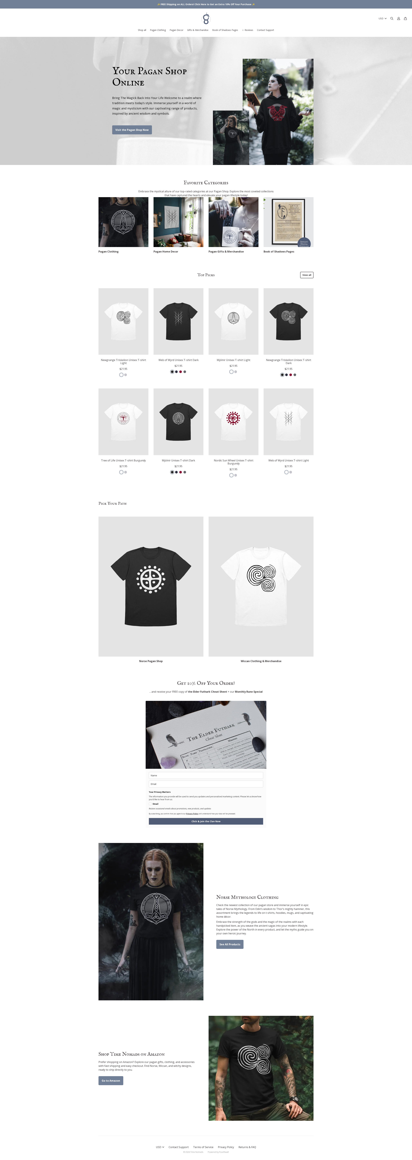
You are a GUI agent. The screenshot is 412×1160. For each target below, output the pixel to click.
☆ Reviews (247, 30)
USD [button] (381, 18)
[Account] (398, 18)
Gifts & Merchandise (197, 30)
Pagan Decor (176, 30)
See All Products (230, 944)
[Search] (391, 18)
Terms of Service (203, 1147)
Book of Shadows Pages (225, 30)
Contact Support (265, 30)
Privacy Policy (226, 1147)
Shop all (142, 30)
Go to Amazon (111, 1080)
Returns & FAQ (247, 1147)
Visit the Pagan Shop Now (132, 130)
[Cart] (405, 18)
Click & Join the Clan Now (206, 821)
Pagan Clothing (158, 30)
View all (306, 274)
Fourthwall (224, 1152)
